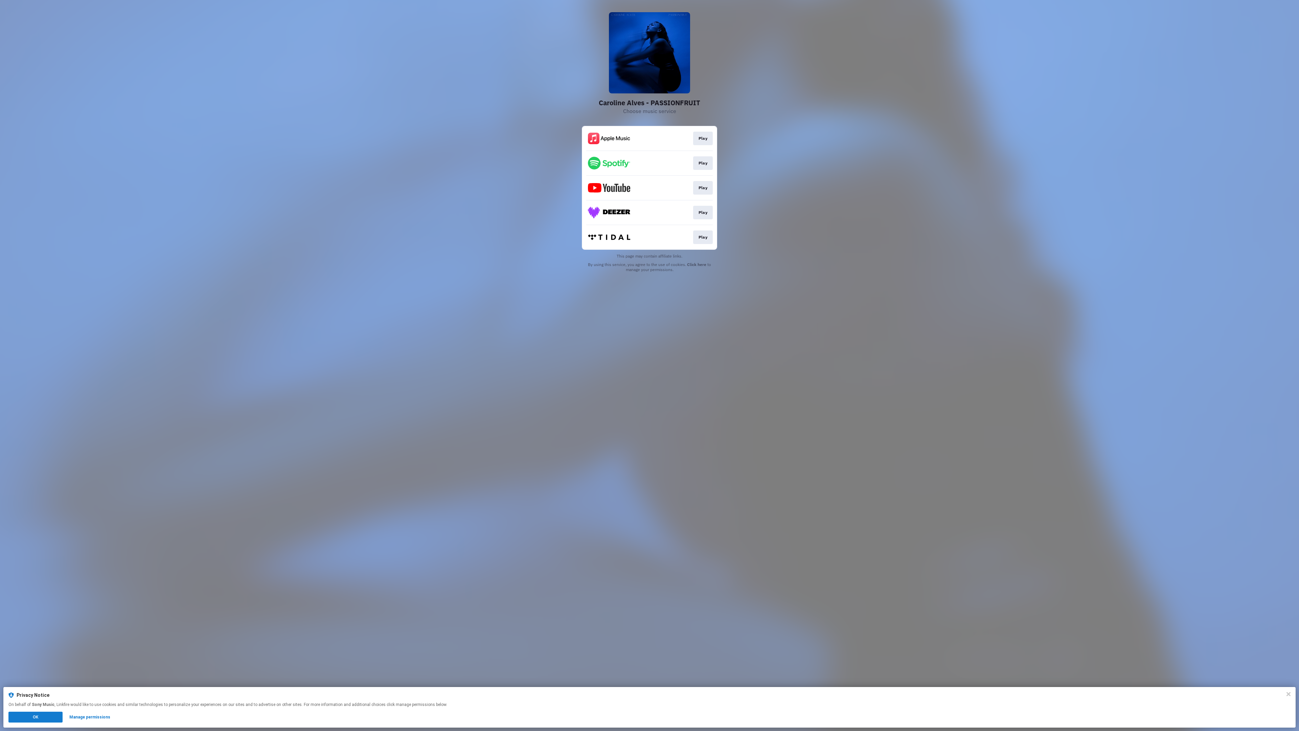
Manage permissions (89, 717)
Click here (696, 264)
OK (35, 717)
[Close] (1288, 694)
